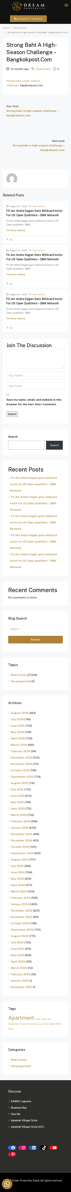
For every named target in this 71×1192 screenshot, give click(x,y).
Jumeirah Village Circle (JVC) (27, 1126)
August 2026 (19, 712)
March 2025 (19, 814)
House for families (28, 1024)
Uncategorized (21, 681)
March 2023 (19, 967)
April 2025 (18, 808)
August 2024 (19, 859)
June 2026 (18, 725)
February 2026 (20, 751)
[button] (66, 5)
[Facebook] (12, 1148)
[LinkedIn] (33, 1148)
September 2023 (22, 929)
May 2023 (17, 955)
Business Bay (19, 1107)
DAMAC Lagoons (21, 1101)
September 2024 (22, 853)
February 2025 (20, 821)
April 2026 (18, 738)
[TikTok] (43, 1148)
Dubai (37, 1019)
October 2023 (20, 923)
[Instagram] (23, 1148)
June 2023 (18, 948)
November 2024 (21, 840)
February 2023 (20, 974)
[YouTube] (54, 1148)
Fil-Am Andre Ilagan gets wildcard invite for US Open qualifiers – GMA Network (33, 484)
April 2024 (18, 885)
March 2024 (19, 891)
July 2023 (17, 942)
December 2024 (21, 834)
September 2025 (22, 776)
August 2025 (19, 783)
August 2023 (19, 936)
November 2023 (21, 916)
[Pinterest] (12, 1154)
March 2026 (19, 744)
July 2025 (17, 789)
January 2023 (20, 980)
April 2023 (18, 961)
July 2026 (17, 719)
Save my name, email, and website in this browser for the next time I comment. (33, 402)
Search (13, 436)
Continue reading (15, 230)
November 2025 (21, 763)
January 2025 (20, 827)
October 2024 (20, 846)
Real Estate (20, 28)
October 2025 (20, 770)
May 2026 (17, 732)
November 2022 (21, 987)
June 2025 (17, 795)
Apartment (21, 1018)
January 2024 (20, 904)
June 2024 (18, 872)
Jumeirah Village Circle (24, 1120)
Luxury (40, 1024)
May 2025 (17, 802)
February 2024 (20, 897)
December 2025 (21, 757)
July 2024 (17, 865)
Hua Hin (15, 1114)
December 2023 (21, 910)
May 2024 (17, 878)
